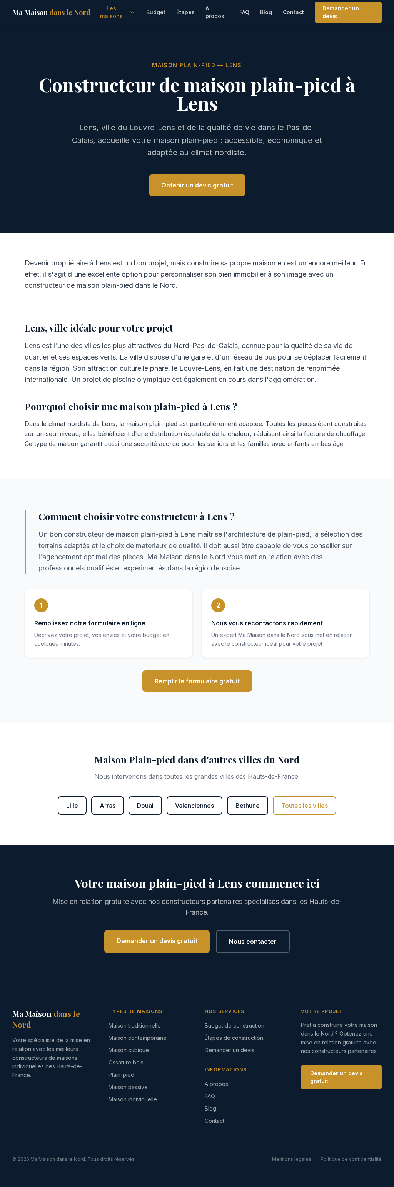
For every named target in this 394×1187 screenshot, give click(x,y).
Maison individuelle (133, 1099)
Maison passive (128, 1087)
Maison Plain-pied (183, 65)
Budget (155, 12)
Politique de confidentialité (351, 1159)
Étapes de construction (234, 1037)
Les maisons (111, 12)
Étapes (185, 12)
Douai (145, 805)
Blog (266, 12)
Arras (107, 805)
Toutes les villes (304, 805)
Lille (72, 805)
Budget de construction (234, 1025)
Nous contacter (253, 941)
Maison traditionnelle (135, 1025)
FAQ (244, 12)
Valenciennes (194, 805)
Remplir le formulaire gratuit (197, 681)
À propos (214, 12)
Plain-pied (121, 1074)
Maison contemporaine (138, 1037)
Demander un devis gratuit (157, 941)
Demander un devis (340, 12)
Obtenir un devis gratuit (197, 185)
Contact (293, 12)
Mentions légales (291, 1159)
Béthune (247, 805)
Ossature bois (126, 1062)
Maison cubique (129, 1050)
